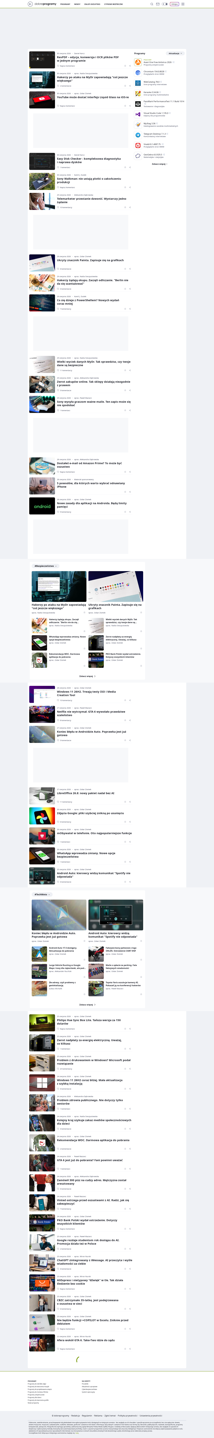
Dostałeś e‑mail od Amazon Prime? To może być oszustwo (89, 464)
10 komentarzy (66, 207)
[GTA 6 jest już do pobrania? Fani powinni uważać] (42, 1162)
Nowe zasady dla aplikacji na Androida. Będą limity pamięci (92, 504)
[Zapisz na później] (125, 65)
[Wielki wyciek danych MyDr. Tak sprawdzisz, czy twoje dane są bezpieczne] (42, 364)
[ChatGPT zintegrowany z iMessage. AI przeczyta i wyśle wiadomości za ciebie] (42, 1262)
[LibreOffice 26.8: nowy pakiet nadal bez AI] (42, 795)
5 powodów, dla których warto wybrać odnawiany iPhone (91, 484)
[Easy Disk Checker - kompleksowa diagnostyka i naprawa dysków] (42, 161)
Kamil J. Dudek (80, 175)
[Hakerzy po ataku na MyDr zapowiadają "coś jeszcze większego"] (42, 79)
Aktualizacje (174, 53)
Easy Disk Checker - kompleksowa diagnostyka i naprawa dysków (89, 160)
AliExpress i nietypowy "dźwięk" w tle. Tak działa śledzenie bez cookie (90, 1281)
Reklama (98, 1415)
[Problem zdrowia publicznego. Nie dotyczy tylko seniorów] (42, 1102)
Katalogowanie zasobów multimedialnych (161, 126)
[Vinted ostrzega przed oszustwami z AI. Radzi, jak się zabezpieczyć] (42, 1202)
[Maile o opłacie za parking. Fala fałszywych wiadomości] (96, 971)
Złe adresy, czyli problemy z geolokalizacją (62, 984)
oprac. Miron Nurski (82, 1256)
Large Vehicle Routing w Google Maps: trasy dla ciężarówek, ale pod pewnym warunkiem (66, 967)
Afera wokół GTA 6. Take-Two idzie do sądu (86, 1340)
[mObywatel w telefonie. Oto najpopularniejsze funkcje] (42, 835)
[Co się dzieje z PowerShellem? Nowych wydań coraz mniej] (42, 302)
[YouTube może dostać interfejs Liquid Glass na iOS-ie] (42, 99)
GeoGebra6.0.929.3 (153, 154)
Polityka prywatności (127, 1415)
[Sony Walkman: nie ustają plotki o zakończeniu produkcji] (42, 181)
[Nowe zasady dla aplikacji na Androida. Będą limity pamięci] (42, 505)
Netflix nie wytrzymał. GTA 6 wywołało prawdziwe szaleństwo (91, 713)
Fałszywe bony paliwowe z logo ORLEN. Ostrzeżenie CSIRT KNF (121, 949)
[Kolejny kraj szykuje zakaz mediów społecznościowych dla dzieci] (42, 1122)
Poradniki (85, 1384)
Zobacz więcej (86, 676)
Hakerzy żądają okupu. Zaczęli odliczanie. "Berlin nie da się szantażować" (92, 281)
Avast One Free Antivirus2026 (158, 62)
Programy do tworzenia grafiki (38, 1400)
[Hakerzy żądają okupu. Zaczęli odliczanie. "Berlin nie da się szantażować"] (42, 282)
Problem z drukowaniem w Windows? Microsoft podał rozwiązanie (94, 1061)
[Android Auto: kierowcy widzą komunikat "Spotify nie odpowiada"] (42, 875)
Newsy (77, 4)
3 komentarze (65, 289)
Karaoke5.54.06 (151, 92)
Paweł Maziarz (80, 1156)
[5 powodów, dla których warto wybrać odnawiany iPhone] (42, 485)
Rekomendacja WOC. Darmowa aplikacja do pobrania (64, 655)
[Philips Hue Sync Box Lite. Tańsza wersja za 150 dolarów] (42, 1022)
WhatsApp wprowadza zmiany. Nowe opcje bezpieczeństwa (67, 638)
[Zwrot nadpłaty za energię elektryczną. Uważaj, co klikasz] (96, 643)
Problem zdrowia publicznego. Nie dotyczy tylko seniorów (90, 1101)
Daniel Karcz (79, 53)
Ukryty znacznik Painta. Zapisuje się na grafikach (90, 260)
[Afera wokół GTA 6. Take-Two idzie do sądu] (42, 1342)
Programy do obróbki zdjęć (37, 1384)
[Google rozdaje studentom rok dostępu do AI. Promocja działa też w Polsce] (42, 1242)
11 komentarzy (66, 370)
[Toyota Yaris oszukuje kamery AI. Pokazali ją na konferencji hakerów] (96, 988)
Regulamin (87, 1415)
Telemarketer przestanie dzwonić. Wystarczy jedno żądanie (91, 200)
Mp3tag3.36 (149, 123)
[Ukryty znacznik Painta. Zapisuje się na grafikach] (42, 262)
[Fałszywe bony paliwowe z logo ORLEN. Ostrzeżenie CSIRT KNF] (96, 954)
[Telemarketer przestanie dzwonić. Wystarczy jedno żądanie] (42, 201)
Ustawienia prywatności (151, 1415)
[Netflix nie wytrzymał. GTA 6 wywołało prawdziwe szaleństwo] (42, 714)
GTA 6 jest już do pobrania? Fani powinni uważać (90, 1160)
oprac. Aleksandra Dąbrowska (86, 378)
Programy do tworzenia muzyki (38, 1387)
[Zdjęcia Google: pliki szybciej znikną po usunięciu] (42, 815)
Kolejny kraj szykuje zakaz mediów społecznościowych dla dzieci (94, 1121)
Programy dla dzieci (34, 1397)
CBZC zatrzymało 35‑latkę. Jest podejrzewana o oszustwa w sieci (87, 1301)
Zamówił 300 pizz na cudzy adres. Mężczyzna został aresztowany (91, 1181)
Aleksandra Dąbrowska (83, 195)
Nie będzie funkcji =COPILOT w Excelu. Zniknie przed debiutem (92, 1321)
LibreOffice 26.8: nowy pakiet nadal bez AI (85, 793)
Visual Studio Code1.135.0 (156, 113)
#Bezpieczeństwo (44, 565)
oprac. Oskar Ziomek (82, 93)
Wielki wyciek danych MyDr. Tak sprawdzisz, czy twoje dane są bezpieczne (94, 363)
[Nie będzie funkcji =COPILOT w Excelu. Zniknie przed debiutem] (42, 1322)
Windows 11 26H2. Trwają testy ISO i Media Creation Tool (86, 693)
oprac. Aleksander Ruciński (60, 971)
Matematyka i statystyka (153, 157)
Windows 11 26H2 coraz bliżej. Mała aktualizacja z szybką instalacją (89, 1081)
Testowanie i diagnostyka (154, 106)
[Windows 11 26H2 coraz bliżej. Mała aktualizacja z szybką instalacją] (42, 1082)
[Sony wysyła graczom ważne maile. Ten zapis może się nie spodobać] (42, 404)
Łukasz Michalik (55, 988)
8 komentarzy (65, 720)
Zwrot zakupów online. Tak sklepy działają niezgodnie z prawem (93, 383)
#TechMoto (41, 894)
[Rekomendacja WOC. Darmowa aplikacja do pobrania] (39, 660)
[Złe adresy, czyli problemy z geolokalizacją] (39, 988)
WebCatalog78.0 (151, 82)
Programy (65, 4)
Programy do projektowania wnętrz (40, 1389)
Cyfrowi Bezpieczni (113, 4)
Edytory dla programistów (154, 115)
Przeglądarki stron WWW (154, 74)
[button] (183, 4)
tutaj (77, 1433)
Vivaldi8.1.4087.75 (152, 144)
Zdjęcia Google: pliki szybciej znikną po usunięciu (90, 813)
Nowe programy (33, 1403)
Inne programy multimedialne (156, 95)
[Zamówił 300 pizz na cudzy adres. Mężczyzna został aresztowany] (42, 1182)
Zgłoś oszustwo (92, 4)
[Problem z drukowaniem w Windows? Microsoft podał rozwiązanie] (42, 1062)
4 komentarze (65, 269)
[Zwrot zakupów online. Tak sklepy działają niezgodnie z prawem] (42, 384)
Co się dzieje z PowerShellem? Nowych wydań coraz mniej (88, 301)
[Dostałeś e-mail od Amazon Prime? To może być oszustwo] (42, 465)
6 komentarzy (65, 822)
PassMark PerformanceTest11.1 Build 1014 (164, 101)
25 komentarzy (66, 1069)
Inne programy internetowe (155, 84)
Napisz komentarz (67, 66)
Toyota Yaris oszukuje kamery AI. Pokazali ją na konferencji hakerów (123, 984)
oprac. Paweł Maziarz (83, 398)
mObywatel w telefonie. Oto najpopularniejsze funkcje (94, 833)
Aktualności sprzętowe (89, 1387)
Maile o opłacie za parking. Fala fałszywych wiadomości (121, 966)
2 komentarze (65, 86)
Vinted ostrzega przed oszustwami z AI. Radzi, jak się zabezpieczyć (93, 1201)
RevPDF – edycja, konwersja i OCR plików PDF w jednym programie (88, 58)
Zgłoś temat (110, 1415)
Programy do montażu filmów (38, 1392)
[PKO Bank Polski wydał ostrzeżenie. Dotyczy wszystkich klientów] (96, 660)
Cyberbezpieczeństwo (89, 1389)
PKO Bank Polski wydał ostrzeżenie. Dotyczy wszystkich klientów (123, 655)
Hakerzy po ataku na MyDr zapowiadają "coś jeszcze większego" (92, 78)
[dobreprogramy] (47, 3)
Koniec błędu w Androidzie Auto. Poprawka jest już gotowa (91, 733)
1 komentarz (65, 167)
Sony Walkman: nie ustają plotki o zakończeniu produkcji (89, 180)
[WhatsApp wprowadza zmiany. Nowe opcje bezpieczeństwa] (39, 643)
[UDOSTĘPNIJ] (130, 65)
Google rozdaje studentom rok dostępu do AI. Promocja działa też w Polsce (88, 1241)
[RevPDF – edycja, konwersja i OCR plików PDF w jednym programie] (42, 59)
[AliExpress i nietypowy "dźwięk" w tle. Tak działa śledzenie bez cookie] (42, 1282)
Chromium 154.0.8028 (154, 71)
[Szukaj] (152, 4)
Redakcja (75, 1415)
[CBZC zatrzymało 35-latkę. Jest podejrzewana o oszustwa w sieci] (42, 1302)
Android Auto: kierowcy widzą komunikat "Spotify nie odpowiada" (93, 874)
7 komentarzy (65, 309)
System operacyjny (88, 1392)
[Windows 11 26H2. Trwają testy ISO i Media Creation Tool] (42, 694)
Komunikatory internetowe (155, 136)
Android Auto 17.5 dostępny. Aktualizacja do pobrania (63, 949)
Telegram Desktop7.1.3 (155, 134)
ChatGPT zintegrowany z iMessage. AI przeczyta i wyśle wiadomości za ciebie (94, 1261)
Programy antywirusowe (154, 65)
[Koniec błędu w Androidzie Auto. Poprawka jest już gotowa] (42, 734)
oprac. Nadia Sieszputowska (85, 73)
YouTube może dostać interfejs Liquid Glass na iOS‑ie (93, 97)
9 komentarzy (65, 512)
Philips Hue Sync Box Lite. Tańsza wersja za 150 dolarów (89, 1021)
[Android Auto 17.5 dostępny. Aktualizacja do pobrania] (39, 954)
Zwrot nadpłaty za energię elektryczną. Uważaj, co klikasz (121, 638)
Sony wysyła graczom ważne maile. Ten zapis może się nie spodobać (94, 403)
